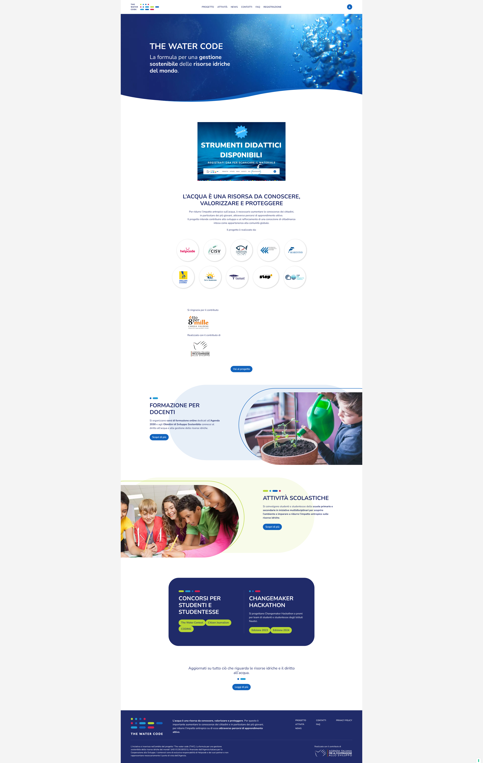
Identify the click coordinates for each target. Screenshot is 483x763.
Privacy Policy (344, 720)
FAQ (258, 6)
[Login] (349, 6)
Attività (222, 6)
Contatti (246, 6)
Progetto (208, 6)
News (234, 6)
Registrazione (272, 6)
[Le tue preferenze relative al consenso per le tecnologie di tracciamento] (478, 760)
